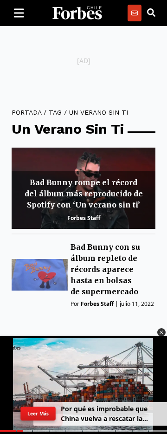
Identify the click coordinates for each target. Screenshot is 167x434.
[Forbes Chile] (77, 13)
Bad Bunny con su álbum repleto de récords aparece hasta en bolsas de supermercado (105, 269)
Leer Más (38, 413)
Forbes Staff (83, 218)
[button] (161, 332)
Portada (26, 112)
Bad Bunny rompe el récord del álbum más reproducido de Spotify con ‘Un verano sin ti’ (84, 193)
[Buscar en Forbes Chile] (151, 13)
